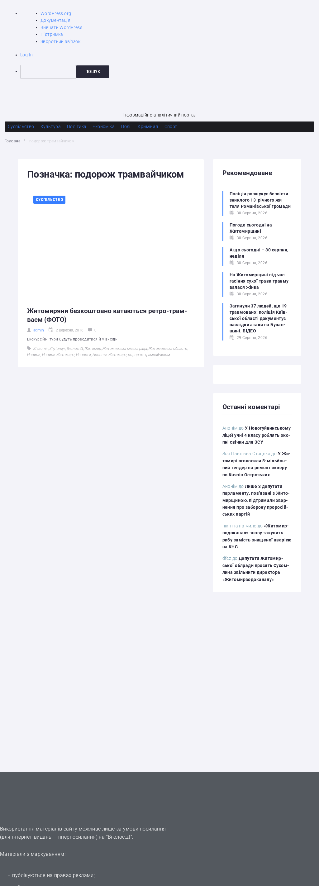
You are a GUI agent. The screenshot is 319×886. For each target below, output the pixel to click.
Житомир (93, 348)
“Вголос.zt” (119, 837)
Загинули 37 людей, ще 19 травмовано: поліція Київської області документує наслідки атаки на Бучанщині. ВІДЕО (259, 318)
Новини (33, 355)
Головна (12, 141)
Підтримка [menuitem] (51, 34)
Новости (83, 355)
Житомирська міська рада (124, 348)
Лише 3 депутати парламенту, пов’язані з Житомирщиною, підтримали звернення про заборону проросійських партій (256, 500)
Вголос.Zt (75, 348)
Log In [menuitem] (26, 54)
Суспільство (49, 199)
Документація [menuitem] (55, 20)
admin (38, 330)
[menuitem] (169, 72)
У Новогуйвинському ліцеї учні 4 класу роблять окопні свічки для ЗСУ (256, 435)
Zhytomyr (57, 348)
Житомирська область (168, 348)
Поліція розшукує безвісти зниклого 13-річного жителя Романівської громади (260, 200)
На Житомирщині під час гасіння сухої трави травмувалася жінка (260, 281)
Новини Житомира (58, 355)
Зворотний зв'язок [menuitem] (60, 41)
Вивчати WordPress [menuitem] (61, 27)
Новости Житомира (109, 355)
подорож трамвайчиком (149, 355)
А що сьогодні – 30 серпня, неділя (259, 253)
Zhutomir (40, 348)
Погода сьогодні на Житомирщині (251, 228)
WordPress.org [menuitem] (55, 13)
